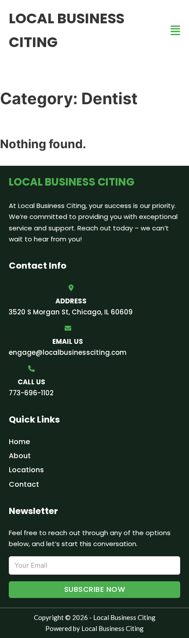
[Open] (175, 30)
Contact (24, 484)
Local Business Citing (66, 30)
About (20, 456)
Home (19, 442)
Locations (26, 470)
